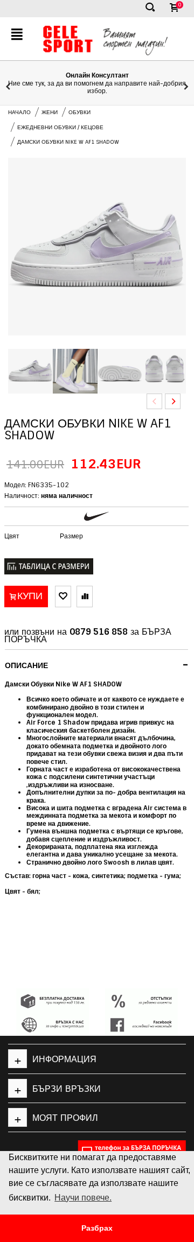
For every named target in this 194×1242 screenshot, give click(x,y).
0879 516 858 (99, 631)
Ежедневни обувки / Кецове (60, 127)
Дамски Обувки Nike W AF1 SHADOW (68, 141)
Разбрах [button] (97, 1228)
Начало (19, 112)
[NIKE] (96, 516)
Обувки (79, 112)
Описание (96, 664)
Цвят (11, 536)
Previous (154, 401)
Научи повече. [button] (83, 1197)
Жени (49, 112)
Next (173, 401)
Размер (71, 536)
